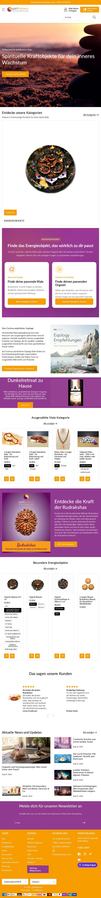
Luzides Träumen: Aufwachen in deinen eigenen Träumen (83, 772)
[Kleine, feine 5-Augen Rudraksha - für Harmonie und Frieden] (63, 439)
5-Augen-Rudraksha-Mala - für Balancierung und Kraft (12, 455)
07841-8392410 (62, 846)
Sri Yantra (8, 624)
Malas (4, 850)
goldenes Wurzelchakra (12, 645)
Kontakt (30, 839)
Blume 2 (33, 607)
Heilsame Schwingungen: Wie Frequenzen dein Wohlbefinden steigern (85, 788)
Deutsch (35, 882)
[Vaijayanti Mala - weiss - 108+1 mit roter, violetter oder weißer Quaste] (88, 439)
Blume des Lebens (11, 614)
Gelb (6, 469)
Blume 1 (41, 604)
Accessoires (7, 854)
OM (6, 606)
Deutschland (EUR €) (12, 882)
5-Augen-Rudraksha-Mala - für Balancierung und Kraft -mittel (37, 455)
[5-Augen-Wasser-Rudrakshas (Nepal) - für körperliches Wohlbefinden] (88, 584)
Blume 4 (33, 604)
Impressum (32, 846)
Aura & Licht (7, 858)
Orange (7, 466)
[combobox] (81, 17)
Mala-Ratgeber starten (26, 301)
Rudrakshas (7, 843)
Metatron (8, 621)
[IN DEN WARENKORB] (6, 479)
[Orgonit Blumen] (37, 584)
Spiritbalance (37, 887)
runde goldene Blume (12, 641)
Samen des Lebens (11, 617)
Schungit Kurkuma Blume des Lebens (12, 610)
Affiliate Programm (35, 843)
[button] (4, 9)
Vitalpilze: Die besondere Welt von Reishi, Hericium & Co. (35, 788)
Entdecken (10, 212)
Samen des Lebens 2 (12, 630)
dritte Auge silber (11, 649)
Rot (13, 466)
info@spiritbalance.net (61, 854)
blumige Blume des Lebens (12, 637)
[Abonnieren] (83, 822)
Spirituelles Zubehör (10, 862)
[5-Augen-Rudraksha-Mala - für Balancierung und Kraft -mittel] (37, 439)
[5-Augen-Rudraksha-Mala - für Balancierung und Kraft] (12, 439)
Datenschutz (32, 850)
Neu (4, 839)
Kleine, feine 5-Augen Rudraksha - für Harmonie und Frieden (63, 455)
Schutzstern (59, 608)
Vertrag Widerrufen (35, 869)
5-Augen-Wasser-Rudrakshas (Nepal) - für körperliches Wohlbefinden (88, 600)
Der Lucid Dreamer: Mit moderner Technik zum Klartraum (84, 756)
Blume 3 (41, 607)
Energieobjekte (14, 220)
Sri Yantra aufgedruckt (12, 634)
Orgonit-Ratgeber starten (74, 301)
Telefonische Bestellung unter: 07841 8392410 (50, 2)
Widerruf (31, 862)
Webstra (38, 890)
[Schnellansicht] (12, 479)
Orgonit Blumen (35, 597)
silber (57, 614)
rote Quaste (84, 469)
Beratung (6, 866)
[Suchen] (94, 17)
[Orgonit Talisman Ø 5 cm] (12, 584)
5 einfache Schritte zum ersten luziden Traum (84, 740)
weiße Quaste (85, 472)
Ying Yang (8, 627)
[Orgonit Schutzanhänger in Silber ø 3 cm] (63, 584)
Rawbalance (7, 870)
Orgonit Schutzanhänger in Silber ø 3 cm (61, 599)
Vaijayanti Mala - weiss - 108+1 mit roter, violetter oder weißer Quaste (87, 455)
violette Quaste (85, 466)
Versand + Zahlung (35, 858)
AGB (29, 854)
